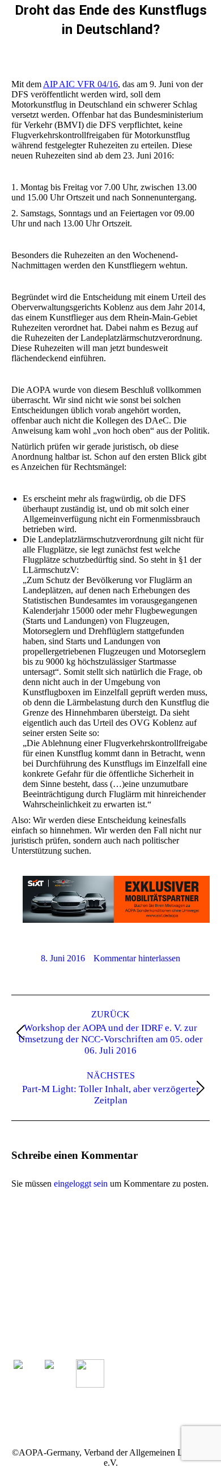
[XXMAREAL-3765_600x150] (116, 920)
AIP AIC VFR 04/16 (80, 84)
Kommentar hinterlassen (137, 958)
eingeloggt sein (81, 1183)
